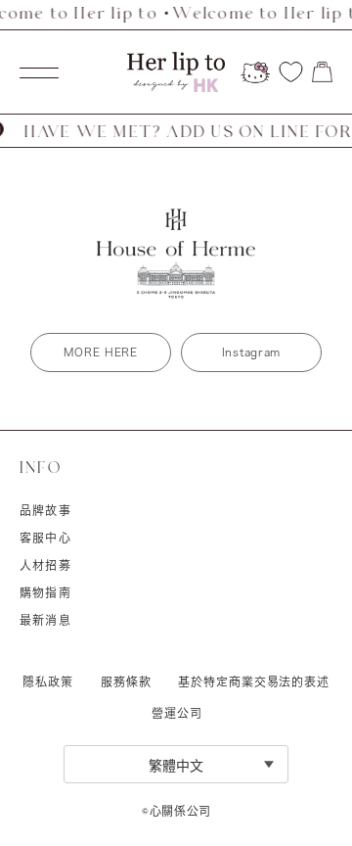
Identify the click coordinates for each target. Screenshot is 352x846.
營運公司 (176, 713)
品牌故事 (45, 510)
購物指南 (45, 592)
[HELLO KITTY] (255, 72)
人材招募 (45, 565)
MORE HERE (100, 352)
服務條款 (126, 681)
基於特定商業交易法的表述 (254, 681)
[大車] (322, 72)
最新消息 (45, 620)
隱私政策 (47, 681)
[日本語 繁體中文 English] (176, 764)
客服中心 (45, 537)
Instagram (251, 352)
